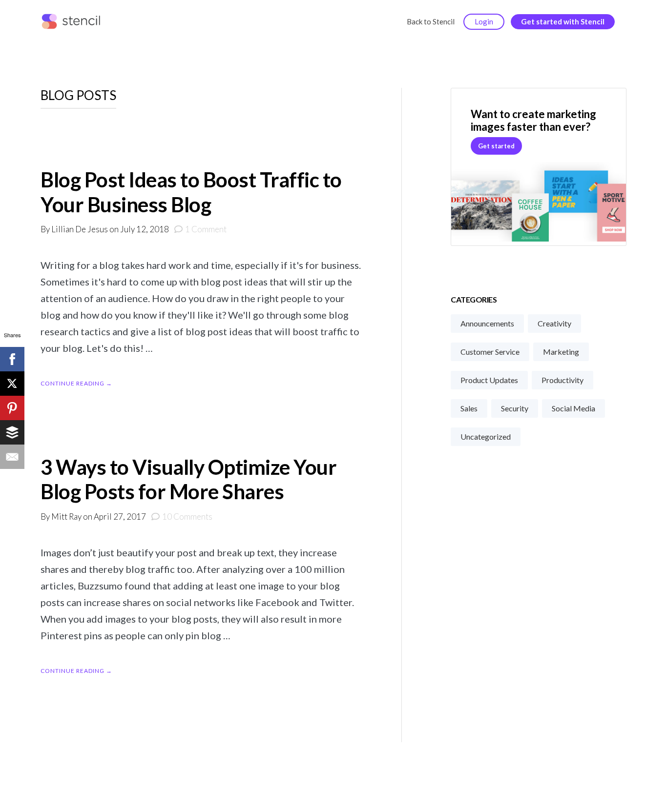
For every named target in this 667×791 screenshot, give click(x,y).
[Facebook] (12, 359)
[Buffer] (12, 432)
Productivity (563, 380)
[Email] (12, 457)
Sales (469, 408)
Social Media (573, 408)
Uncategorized (485, 436)
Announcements (487, 323)
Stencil (73, 22)
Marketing (561, 351)
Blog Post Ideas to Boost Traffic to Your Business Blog (191, 191)
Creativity (554, 323)
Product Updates (489, 380)
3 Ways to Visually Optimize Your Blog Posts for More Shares (188, 479)
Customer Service (490, 351)
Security (514, 408)
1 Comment (206, 229)
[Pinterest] (12, 408)
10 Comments (187, 516)
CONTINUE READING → (76, 383)
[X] (12, 383)
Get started (496, 146)
